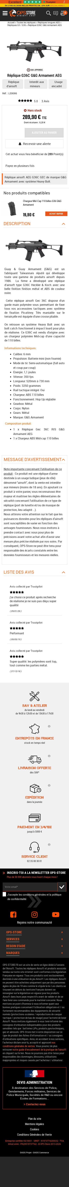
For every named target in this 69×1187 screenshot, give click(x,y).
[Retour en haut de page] (64, 708)
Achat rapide (56, 214)
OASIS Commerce (41, 1152)
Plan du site (34, 1118)
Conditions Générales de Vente (34, 1134)
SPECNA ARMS (56, 6)
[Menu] (5, 13)
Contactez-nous (35, 1104)
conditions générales (34, 894)
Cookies (34, 1129)
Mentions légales (34, 1124)
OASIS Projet (25, 1152)
